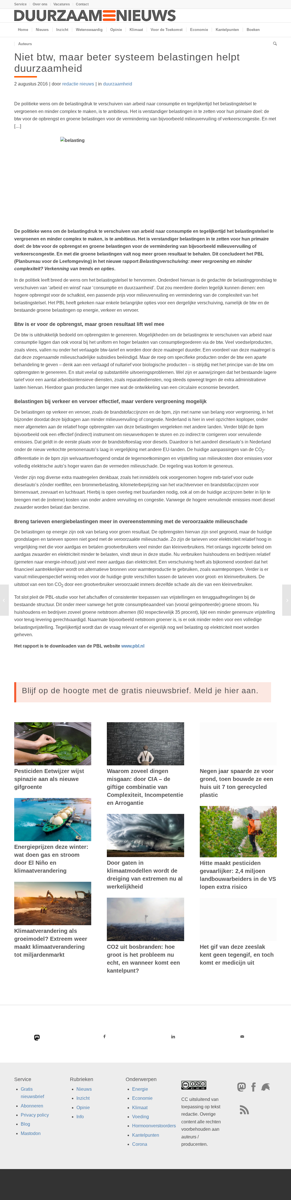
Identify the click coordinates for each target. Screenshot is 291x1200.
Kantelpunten (145, 1135)
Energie (140, 1089)
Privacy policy (35, 1115)
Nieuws (84, 1089)
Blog (25, 1124)
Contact (82, 4)
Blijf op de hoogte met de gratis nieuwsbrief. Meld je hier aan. (140, 690)
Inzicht (83, 1098)
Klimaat (139, 1107)
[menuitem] (22, 4)
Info (80, 1116)
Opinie (83, 1107)
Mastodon (31, 1133)
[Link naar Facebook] (104, 1036)
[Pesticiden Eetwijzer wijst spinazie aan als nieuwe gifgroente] (52, 743)
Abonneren (32, 1105)
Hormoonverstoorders (154, 1126)
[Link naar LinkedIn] (173, 1036)
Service (20, 4)
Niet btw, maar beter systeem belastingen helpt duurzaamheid (127, 62)
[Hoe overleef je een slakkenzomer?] (4, 600)
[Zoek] (273, 44)
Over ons (40, 4)
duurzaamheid (117, 83)
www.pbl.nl (132, 646)
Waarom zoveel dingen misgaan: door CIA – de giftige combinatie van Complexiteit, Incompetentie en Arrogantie (145, 787)
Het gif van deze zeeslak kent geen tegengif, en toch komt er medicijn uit (237, 955)
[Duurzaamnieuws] (95, 15)
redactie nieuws (78, 83)
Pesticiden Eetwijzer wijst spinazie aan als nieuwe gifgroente (49, 779)
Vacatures (61, 4)
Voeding (140, 1116)
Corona (139, 1144)
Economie (142, 1098)
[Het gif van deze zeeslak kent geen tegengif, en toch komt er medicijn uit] (238, 919)
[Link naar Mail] (242, 1036)
